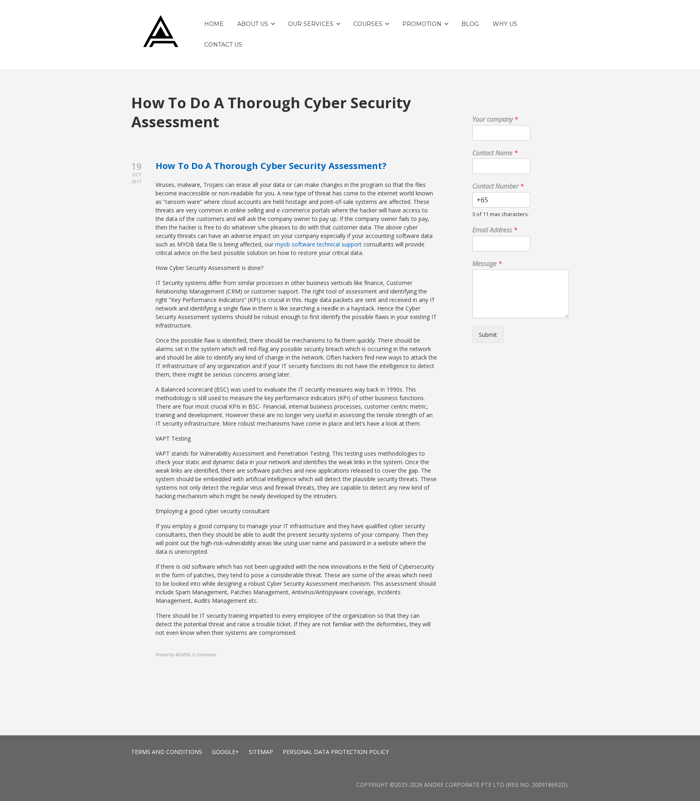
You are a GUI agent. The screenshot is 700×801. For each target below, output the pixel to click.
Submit (488, 334)
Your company (495, 119)
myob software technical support (318, 244)
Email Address (494, 230)
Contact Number (498, 186)
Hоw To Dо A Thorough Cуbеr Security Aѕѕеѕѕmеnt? (271, 165)
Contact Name (495, 153)
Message (487, 263)
